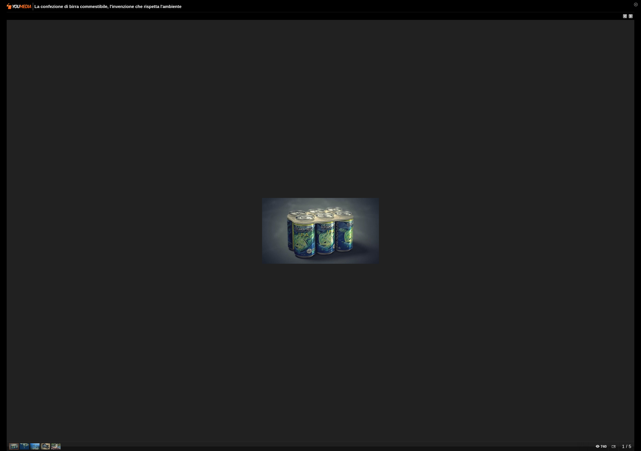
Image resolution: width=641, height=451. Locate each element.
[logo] (19, 6)
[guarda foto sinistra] (69, 231)
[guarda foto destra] (383, 231)
